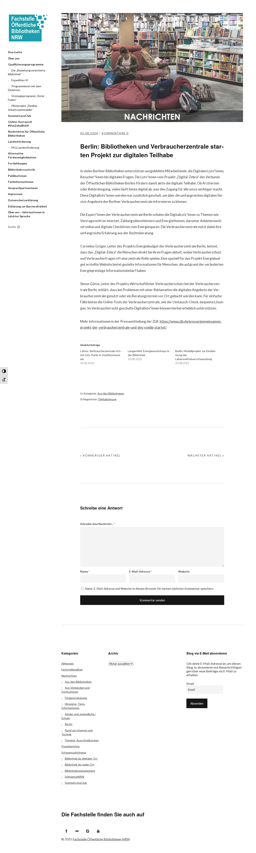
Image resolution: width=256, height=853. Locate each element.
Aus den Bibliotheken (110, 393)
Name (85, 571)
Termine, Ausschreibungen (82, 740)
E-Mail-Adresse (140, 571)
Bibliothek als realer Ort (79, 764)
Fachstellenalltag (72, 669)
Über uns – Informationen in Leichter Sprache (26, 214)
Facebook (66, 831)
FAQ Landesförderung (25, 147)
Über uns (14, 58)
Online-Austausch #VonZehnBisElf (20, 123)
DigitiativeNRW (74, 776)
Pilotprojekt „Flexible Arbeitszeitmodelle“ (22, 107)
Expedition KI (19, 80)
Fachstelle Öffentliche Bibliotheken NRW (28, 28)
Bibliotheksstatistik (21, 169)
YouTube (98, 831)
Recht (68, 724)
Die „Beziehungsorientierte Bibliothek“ (26, 72)
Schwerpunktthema (73, 752)
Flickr (77, 831)
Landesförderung (19, 141)
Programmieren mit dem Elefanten (24, 88)
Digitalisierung (107, 399)
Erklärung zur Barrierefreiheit (27, 206)
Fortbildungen (17, 163)
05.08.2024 (89, 133)
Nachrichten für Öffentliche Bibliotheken (26, 133)
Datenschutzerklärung (23, 200)
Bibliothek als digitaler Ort (81, 758)
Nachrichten (69, 675)
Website (184, 571)
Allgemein (67, 663)
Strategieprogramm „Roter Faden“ (26, 98)
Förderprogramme (76, 698)
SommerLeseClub (19, 115)
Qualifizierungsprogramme (25, 64)
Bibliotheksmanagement (80, 770)
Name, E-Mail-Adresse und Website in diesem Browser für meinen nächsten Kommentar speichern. (149, 588)
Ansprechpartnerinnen (23, 188)
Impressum (15, 194)
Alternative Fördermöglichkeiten (22, 155)
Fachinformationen (20, 181)
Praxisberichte (70, 746)
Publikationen (17, 175)
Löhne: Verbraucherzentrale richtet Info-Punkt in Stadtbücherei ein (100, 355)
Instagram (88, 831)
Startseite (15, 52)
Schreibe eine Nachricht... (97, 524)
